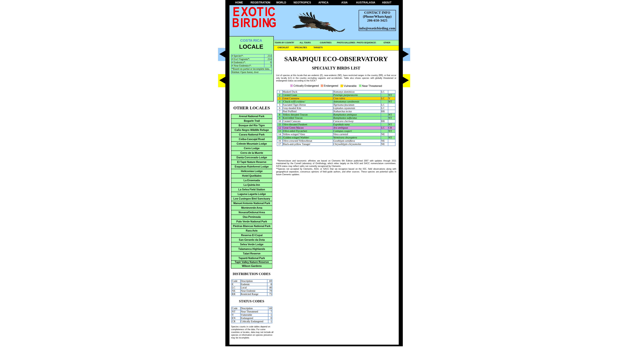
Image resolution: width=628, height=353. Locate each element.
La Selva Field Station (251, 189)
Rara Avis (252, 230)
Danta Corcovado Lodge (251, 157)
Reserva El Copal (251, 235)
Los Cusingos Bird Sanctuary (251, 198)
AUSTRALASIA (365, 2)
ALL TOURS (305, 43)
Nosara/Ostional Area (252, 212)
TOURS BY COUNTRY (285, 43)
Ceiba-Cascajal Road (252, 139)
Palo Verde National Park (251, 221)
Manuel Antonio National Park (251, 203)
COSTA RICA (251, 40)
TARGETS (318, 47)
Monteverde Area (251, 207)
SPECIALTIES (300, 47)
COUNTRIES (325, 43)
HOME (239, 2)
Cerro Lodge (252, 148)
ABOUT (387, 2)
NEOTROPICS (302, 2)
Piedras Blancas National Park (251, 226)
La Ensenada (252, 180)
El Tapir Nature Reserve (251, 162)
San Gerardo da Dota (252, 239)
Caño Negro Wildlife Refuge (252, 130)
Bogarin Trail (252, 120)
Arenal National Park (251, 116)
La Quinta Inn (252, 185)
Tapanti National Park (251, 258)
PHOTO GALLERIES (346, 43)
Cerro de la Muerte (251, 152)
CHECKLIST (283, 47)
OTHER (387, 43)
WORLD (281, 2)
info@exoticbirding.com (377, 28)
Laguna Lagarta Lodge (252, 194)
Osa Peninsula (252, 217)
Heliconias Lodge (252, 171)
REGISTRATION (260, 2)
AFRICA (323, 2)
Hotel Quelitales (252, 175)
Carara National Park (252, 134)
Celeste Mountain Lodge (252, 143)
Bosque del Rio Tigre (252, 125)
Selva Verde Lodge (251, 244)
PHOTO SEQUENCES (366, 43)
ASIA (344, 2)
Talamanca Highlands (251, 249)
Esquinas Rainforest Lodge (252, 166)
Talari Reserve (252, 253)
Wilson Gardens (252, 266)
